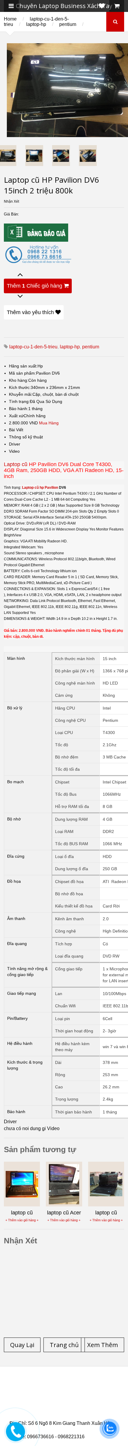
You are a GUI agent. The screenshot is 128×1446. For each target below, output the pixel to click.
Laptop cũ (15, 464)
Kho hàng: (18, 380)
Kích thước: (20, 387)
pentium (67, 24)
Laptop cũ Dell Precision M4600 (53, 1400)
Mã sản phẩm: (22, 373)
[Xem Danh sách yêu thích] (101, 6)
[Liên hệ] (15, 1436)
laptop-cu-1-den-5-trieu (33, 346)
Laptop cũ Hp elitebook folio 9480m (81, 1397)
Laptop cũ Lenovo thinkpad (49, 1390)
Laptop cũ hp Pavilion (40, 487)
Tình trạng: (19, 401)
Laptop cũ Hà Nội (39, 1393)
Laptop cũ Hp (58, 1386)
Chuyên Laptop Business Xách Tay (64, 6)
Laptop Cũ (101, 1390)
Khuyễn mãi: (20, 394)
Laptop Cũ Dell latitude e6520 (61, 1418)
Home (10, 18)
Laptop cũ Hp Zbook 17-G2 (62, 1411)
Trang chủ (20, 1386)
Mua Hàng (49, 423)
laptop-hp (36, 24)
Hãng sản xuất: (23, 366)
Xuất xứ (16, 415)
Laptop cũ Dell (100, 1386)
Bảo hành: (18, 408)
